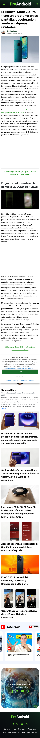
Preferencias (20, 377)
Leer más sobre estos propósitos (24, 368)
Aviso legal (31, 380)
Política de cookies (11, 380)
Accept (20, 371)
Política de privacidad (22, 380)
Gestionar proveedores (10, 368)
